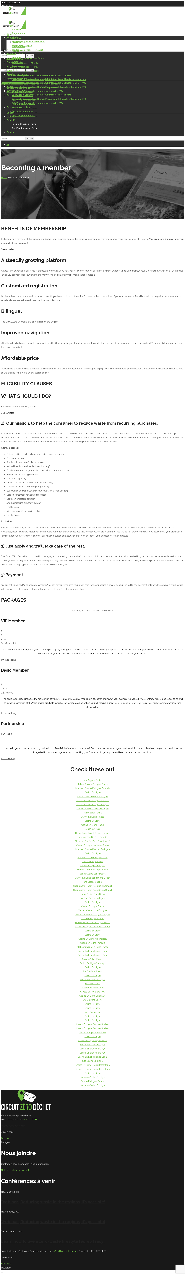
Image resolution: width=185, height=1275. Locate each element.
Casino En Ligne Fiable (92, 825)
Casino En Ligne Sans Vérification (92, 1024)
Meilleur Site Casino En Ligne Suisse (92, 922)
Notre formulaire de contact (15, 1170)
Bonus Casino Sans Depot (92, 873)
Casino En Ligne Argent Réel (92, 939)
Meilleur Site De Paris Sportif (93, 837)
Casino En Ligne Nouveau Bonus (92, 845)
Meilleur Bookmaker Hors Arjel (27, 50)
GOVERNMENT (7, 6)
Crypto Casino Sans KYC (92, 991)
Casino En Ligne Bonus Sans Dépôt (92, 878)
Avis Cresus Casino (92, 882)
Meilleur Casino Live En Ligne (92, 910)
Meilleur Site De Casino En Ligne (92, 808)
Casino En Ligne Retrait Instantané (92, 926)
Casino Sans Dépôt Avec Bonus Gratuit (92, 886)
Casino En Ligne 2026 (92, 861)
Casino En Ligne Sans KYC (92, 996)
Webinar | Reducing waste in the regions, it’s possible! (53, 1201)
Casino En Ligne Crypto (92, 918)
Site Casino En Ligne (92, 1061)
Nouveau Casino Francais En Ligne (92, 849)
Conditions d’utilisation (65, 1251)
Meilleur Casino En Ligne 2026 (93, 857)
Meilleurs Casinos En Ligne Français (92, 914)
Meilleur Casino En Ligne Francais (92, 800)
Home (4, 177)
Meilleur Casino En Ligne (92, 898)
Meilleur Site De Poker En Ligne (92, 796)
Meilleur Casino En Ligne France (92, 784)
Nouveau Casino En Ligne (92, 979)
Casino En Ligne (92, 792)
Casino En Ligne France (92, 817)
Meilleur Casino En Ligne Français (92, 804)
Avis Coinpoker (92, 1012)
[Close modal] (2, 1272)
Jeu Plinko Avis (92, 829)
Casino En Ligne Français (92, 865)
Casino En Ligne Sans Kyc (92, 963)
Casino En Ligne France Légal (92, 951)
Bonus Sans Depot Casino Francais (92, 833)
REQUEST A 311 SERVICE (10, 3)
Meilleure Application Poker (92, 1032)
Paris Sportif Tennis (92, 812)
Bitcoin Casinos (92, 983)
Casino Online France (92, 959)
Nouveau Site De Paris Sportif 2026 (92, 841)
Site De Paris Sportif (92, 971)
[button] (92, 249)
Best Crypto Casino (92, 780)
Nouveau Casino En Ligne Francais (92, 788)
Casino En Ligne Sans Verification (28, 41)
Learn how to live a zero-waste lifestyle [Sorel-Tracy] (53, 1241)
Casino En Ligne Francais (92, 943)
